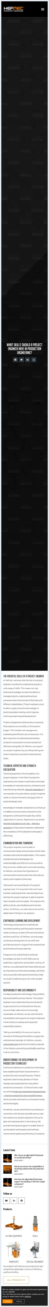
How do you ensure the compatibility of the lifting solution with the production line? (29, 1168)
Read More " (19, 1160)
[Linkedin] (14, 1200)
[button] (42, 9)
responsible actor (11, 1044)
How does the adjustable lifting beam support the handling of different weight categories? (29, 1181)
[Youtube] (6, 1200)
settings (28, 1296)
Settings (19, 1301)
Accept (7, 1301)
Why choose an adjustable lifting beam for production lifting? (28, 1156)
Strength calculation (34, 789)
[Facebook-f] (21, 1200)
